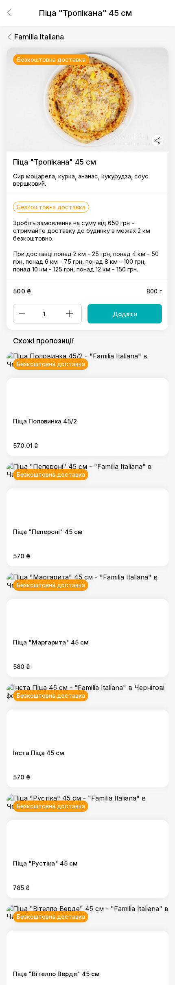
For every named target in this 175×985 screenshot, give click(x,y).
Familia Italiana (39, 37)
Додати (125, 314)
